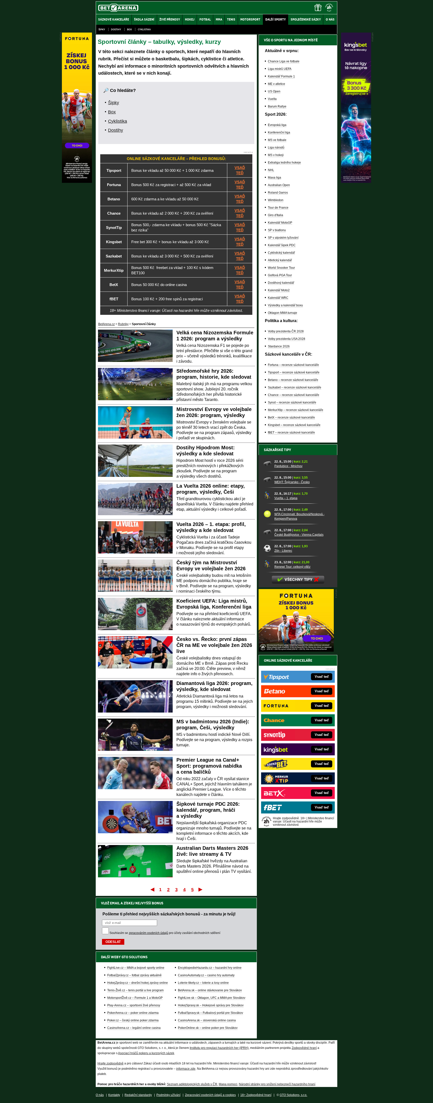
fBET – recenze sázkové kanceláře (291, 432)
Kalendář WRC (278, 298)
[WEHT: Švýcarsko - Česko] (267, 479)
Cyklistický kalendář (281, 252)
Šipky (101, 29)
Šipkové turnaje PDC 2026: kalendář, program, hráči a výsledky (208, 810)
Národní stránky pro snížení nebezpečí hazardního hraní (277, 1084)
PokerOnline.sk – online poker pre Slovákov (208, 1028)
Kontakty (114, 1095)
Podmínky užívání (168, 1095)
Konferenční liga (279, 132)
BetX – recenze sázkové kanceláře (291, 417)
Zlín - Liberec (283, 551)
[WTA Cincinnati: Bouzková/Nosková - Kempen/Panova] (267, 514)
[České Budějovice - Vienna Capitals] (267, 532)
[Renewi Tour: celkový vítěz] (267, 564)
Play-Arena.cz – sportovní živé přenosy (133, 1005)
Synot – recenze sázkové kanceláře (292, 402)
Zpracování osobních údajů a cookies (210, 1095)
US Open (274, 91)
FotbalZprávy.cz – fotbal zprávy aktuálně (134, 975)
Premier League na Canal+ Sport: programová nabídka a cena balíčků (209, 766)
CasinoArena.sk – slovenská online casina (207, 1020)
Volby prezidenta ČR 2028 (286, 331)
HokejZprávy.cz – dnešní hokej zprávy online (137, 983)
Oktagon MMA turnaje (282, 313)
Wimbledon (275, 200)
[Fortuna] (77, 182)
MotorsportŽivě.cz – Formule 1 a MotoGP (135, 998)
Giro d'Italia (275, 215)
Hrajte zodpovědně (110, 1063)
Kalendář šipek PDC (282, 245)
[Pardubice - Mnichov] (267, 463)
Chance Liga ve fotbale (283, 61)
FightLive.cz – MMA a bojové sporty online (135, 968)
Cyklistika (144, 29)
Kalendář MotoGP (280, 222)
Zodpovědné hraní (304, 1048)
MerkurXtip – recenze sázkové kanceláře (295, 410)
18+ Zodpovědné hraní (255, 1095)
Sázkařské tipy (277, 450)
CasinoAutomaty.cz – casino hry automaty (206, 975)
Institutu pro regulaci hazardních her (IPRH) (219, 1048)
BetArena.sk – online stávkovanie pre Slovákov (210, 990)
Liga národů (276, 147)
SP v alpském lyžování (283, 237)
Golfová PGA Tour (280, 275)
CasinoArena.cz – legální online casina (134, 1028)
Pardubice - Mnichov (288, 466)
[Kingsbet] (356, 182)
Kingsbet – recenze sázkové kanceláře (294, 425)
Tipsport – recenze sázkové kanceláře (293, 372)
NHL (271, 170)
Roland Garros (278, 192)
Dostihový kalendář (281, 283)
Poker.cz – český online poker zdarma (133, 1020)
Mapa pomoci (228, 1084)
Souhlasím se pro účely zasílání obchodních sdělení (165, 933)
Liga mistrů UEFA (279, 69)
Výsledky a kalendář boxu (285, 305)
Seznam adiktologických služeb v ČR (192, 1084)
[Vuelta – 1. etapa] (267, 495)
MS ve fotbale (277, 140)
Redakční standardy (138, 1095)
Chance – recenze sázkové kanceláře (293, 395)
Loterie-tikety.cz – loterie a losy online (203, 983)
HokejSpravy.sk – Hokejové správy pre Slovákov (211, 1005)
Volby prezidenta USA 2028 (286, 339)
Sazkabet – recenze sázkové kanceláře (294, 387)
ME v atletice (276, 84)
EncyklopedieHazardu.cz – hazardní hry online (210, 968)
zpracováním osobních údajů (148, 933)
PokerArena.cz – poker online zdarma (133, 1013)
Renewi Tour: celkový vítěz (292, 567)
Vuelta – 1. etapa (285, 498)
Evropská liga (277, 125)
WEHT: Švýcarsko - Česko (292, 482)
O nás (100, 1095)
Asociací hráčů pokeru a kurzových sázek (146, 1053)
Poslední (200, 889)
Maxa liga (274, 177)
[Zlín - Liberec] (267, 548)
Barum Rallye (277, 106)
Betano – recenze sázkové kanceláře (293, 380)
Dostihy (116, 29)
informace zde (185, 1068)
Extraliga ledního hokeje (284, 162)
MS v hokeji (276, 155)
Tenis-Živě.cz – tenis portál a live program (135, 990)
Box (129, 29)
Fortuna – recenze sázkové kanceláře (293, 365)
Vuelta (272, 99)
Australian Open (279, 185)
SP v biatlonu (277, 230)
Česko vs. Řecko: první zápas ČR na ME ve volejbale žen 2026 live (214, 645)
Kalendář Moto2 (279, 290)
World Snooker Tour (281, 267)
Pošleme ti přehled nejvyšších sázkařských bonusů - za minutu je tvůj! (169, 914)
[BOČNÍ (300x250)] (296, 650)
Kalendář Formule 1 (281, 76)
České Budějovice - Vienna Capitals (298, 534)
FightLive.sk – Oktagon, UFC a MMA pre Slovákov (211, 998)
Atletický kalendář (280, 260)
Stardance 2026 (279, 346)
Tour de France (278, 207)
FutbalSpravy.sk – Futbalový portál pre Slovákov (210, 1013)
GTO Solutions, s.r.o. (293, 1095)
